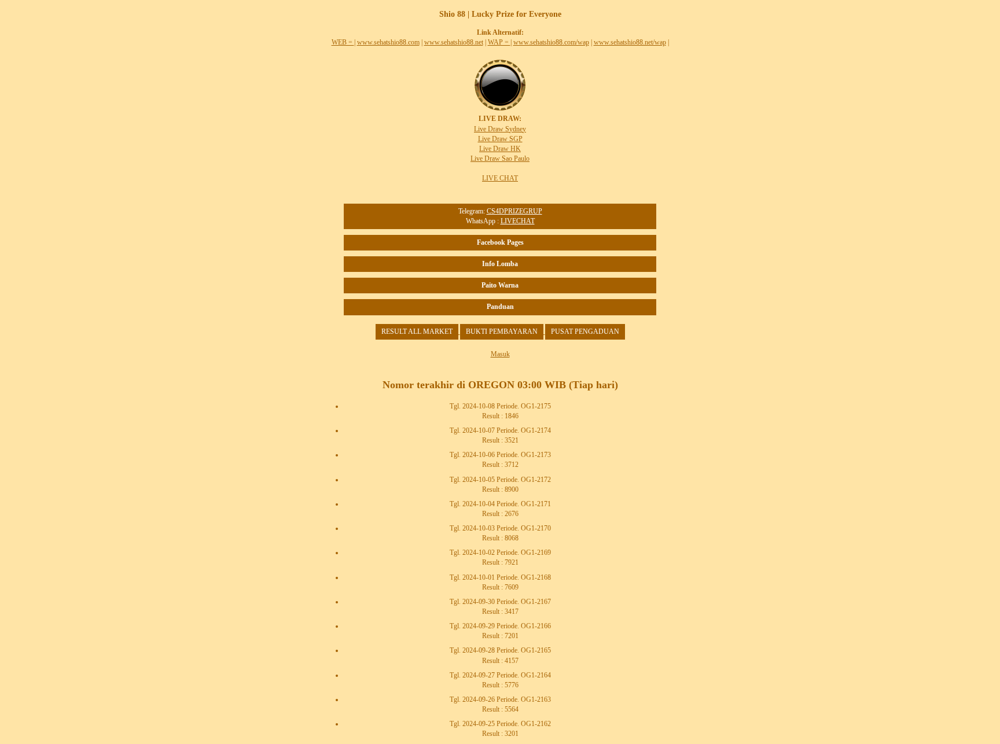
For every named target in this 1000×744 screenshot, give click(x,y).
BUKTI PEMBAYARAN (502, 331)
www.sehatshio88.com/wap (551, 42)
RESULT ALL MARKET (417, 331)
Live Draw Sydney (500, 129)
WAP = (499, 42)
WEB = (343, 42)
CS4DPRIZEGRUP (514, 211)
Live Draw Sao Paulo (500, 158)
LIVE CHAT (500, 178)
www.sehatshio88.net (453, 42)
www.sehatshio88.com (388, 42)
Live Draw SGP (500, 139)
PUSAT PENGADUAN (585, 331)
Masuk (500, 354)
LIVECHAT (518, 221)
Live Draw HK (500, 149)
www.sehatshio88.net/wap (630, 42)
